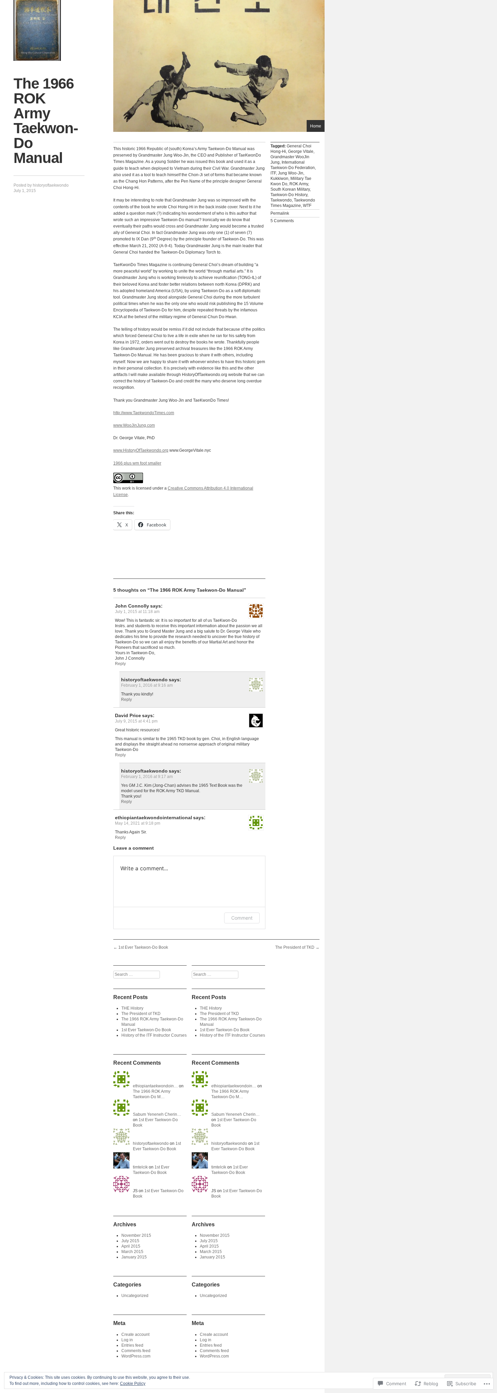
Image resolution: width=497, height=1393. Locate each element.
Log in (127, 1340)
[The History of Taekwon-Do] (37, 30)
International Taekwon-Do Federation (292, 165)
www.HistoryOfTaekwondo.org (140, 450)
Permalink (279, 213)
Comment (242, 918)
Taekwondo (281, 200)
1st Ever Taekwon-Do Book (140, 947)
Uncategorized (134, 1295)
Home (315, 126)
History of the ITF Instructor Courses (154, 1035)
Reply (120, 663)
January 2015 (134, 1257)
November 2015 (136, 1235)
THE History (132, 1008)
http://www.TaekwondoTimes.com (143, 412)
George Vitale (300, 151)
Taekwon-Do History (288, 194)
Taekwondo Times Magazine (292, 203)
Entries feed (132, 1345)
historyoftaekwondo (51, 185)
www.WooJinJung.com (134, 425)
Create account (135, 1334)
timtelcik (140, 1167)
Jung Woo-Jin (290, 173)
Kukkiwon (279, 178)
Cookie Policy (132, 1383)
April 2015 (130, 1246)
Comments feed (135, 1350)
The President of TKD (297, 947)
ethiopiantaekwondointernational (153, 817)
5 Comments (282, 220)
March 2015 (132, 1251)
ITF (273, 173)
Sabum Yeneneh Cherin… (157, 1114)
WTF (307, 205)
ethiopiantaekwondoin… (155, 1086)
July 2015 (130, 1240)
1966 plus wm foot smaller (137, 463)
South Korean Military (290, 189)
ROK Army (298, 184)
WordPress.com (135, 1356)
